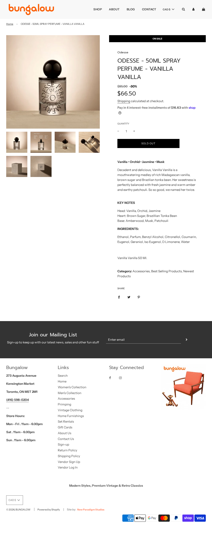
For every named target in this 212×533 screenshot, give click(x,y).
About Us (64, 433)
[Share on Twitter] (129, 296)
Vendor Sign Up (69, 462)
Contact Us (66, 439)
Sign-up (63, 444)
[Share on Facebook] (119, 296)
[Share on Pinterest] (138, 296)
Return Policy (67, 450)
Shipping (123, 101)
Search (63, 376)
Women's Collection (72, 387)
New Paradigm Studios (90, 509)
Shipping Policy (69, 456)
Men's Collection (69, 393)
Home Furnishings (71, 416)
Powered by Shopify (48, 509)
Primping (64, 404)
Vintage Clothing (70, 410)
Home (9, 23)
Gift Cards (65, 427)
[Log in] (193, 9)
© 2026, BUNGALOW (18, 509)
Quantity (123, 123)
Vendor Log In (68, 467)
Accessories (66, 398)
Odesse (122, 52)
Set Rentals (66, 421)
